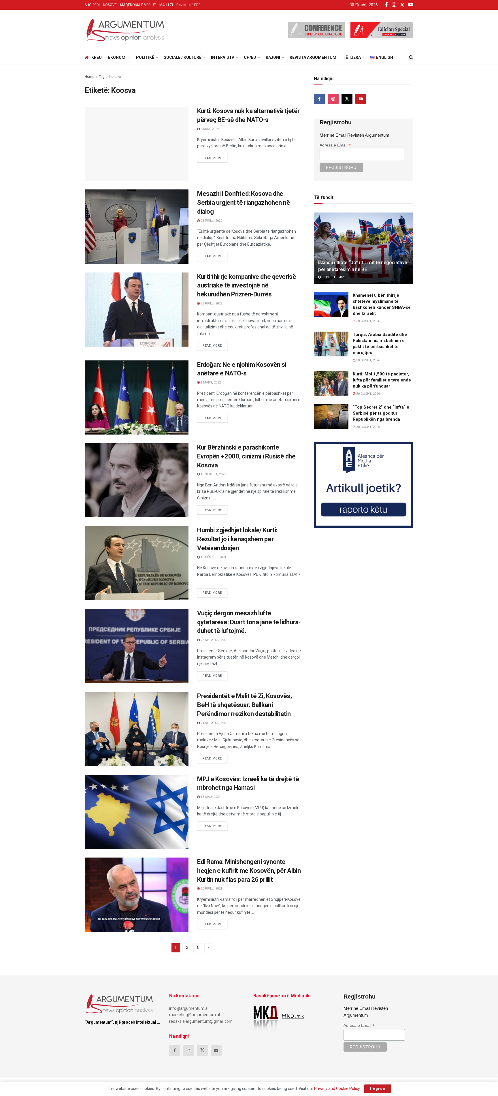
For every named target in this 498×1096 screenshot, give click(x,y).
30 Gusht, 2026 (333, 277)
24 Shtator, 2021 (214, 723)
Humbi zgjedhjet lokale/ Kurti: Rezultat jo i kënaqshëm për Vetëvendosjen (237, 539)
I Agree (377, 1088)
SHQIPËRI (92, 5)
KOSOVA (96, 195)
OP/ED (250, 57)
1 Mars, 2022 (210, 382)
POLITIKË (145, 57)
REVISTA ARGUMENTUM (313, 57)
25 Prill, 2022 (211, 221)
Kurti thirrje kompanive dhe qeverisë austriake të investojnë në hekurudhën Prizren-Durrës (246, 285)
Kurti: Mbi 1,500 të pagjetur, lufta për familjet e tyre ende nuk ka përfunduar (382, 380)
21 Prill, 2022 (211, 303)
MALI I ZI (166, 5)
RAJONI (273, 57)
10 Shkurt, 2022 (213, 474)
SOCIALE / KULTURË (182, 57)
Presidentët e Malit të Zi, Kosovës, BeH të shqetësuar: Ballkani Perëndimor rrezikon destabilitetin (244, 704)
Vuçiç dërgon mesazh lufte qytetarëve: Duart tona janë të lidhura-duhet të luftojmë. (249, 622)
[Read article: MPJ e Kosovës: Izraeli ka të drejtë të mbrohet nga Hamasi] (136, 812)
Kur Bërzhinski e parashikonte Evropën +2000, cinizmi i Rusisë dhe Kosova (246, 456)
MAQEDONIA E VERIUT (138, 5)
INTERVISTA (222, 57)
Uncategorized (104, 112)
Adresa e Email (335, 145)
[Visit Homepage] (125, 30)
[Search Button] (411, 57)
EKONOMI (117, 57)
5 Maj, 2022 (209, 129)
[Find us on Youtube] (360, 99)
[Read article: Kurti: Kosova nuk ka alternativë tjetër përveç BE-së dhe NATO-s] (136, 144)
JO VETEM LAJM (103, 366)
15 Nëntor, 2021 (213, 557)
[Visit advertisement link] (363, 485)
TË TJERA (352, 57)
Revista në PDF (188, 5)
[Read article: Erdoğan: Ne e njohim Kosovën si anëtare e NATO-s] (136, 397)
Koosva (115, 77)
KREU (96, 57)
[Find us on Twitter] (347, 99)
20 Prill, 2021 (211, 888)
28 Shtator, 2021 (214, 640)
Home (89, 77)
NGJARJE (97, 863)
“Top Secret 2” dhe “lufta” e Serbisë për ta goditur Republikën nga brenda (381, 413)
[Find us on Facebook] (319, 99)
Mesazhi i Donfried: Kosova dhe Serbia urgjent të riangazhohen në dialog (243, 202)
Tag (102, 77)
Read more (215, 157)
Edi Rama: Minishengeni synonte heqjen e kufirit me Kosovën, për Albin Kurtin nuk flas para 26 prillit (249, 870)
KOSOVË (110, 5)
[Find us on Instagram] (333, 99)
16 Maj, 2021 (210, 797)
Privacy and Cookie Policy (337, 1088)
